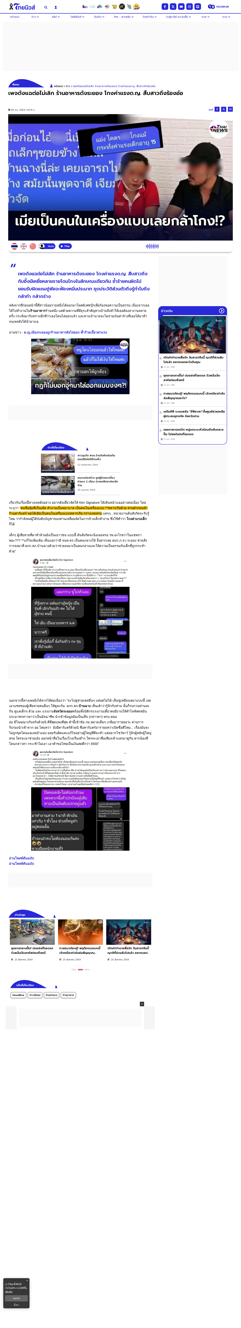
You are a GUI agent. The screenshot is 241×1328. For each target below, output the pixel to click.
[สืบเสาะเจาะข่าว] (85, 6)
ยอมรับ (16, 1298)
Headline (18, 995)
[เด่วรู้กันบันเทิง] (99, 6)
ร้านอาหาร (68, 995)
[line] (197, 6)
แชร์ (211, 110)
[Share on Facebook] (217, 109)
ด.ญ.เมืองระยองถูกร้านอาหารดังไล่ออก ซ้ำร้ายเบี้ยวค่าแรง (65, 332)
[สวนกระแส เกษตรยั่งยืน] (129, 6)
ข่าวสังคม (35, 995)
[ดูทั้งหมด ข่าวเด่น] (221, 310)
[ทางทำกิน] (114, 6)
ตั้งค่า (16, 1305)
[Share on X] (223, 109)
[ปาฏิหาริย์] (122, 6)
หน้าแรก (58, 86)
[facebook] (165, 6)
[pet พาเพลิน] (107, 6)
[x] (173, 6)
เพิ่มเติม (8, 1291)
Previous (145, 914)
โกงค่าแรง (51, 995)
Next (150, 914)
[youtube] (181, 6)
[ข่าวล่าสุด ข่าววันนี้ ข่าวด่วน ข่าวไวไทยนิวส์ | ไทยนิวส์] (24, 6)
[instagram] (189, 6)
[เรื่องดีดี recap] (92, 6)
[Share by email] (230, 109)
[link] (80, 463)
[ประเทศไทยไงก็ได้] (136, 6)
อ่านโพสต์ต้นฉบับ (21, 858)
